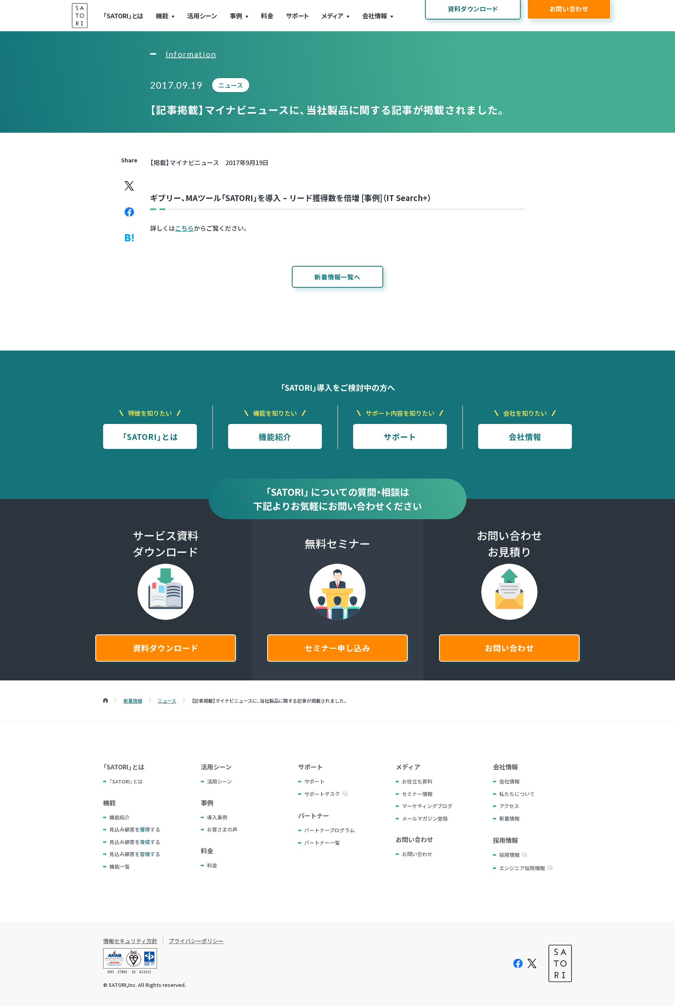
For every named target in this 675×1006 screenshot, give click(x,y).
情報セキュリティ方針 (130, 941)
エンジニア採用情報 (522, 868)
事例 (236, 15)
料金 (267, 15)
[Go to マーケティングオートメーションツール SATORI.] (105, 700)
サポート (297, 15)
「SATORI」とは (123, 15)
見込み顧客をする (134, 829)
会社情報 (374, 15)
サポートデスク (322, 794)
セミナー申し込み (337, 647)
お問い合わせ (509, 647)
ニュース (230, 85)
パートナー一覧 (322, 842)
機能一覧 (119, 866)
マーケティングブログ (427, 806)
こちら (184, 228)
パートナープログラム (329, 830)
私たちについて (517, 794)
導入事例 (217, 817)
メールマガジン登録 (425, 818)
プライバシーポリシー (196, 941)
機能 (162, 15)
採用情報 (509, 854)
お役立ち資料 (417, 781)
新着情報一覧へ (337, 276)
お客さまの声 (222, 829)
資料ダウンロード (165, 647)
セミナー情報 (417, 794)
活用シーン (202, 15)
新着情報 (509, 818)
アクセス (509, 806)
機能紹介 (275, 436)
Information (191, 54)
